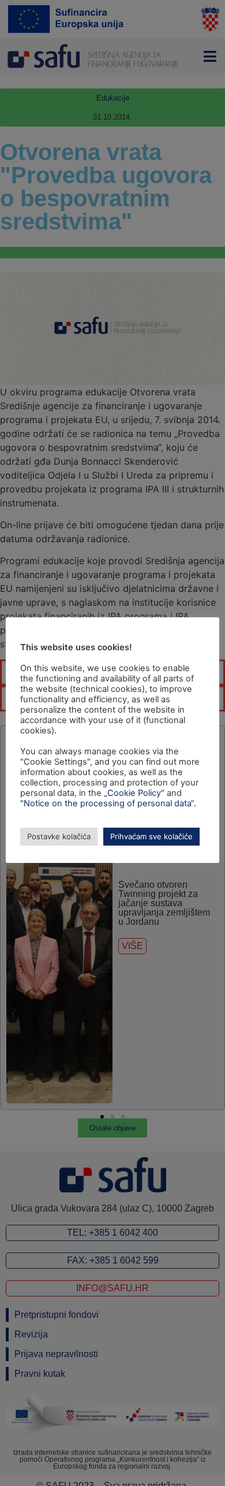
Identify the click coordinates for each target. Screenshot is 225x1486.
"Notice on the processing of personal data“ (107, 803)
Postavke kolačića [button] (59, 836)
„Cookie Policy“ (134, 793)
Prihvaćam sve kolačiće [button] (151, 836)
